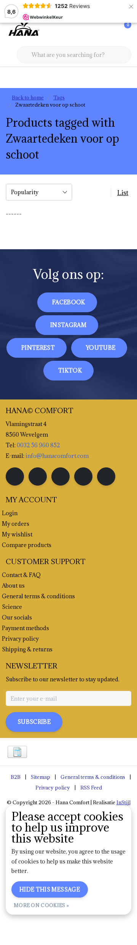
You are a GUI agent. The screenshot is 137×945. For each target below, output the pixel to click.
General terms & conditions (93, 777)
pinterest (38, 347)
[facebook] (15, 476)
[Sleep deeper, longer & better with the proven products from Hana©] (23, 30)
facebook (68, 302)
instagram (68, 325)
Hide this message (49, 889)
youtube (100, 347)
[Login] (95, 30)
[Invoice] (17, 752)
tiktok (70, 370)
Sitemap (40, 777)
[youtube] (83, 476)
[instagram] (38, 476)
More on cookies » (41, 905)
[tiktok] (106, 476)
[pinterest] (60, 476)
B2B (16, 777)
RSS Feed (91, 787)
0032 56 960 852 (38, 445)
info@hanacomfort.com (57, 455)
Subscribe (34, 721)
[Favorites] (109, 30)
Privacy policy (52, 787)
